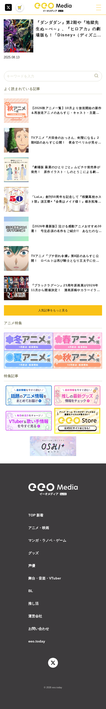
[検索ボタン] (97, 76)
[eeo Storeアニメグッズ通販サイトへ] (77, 421)
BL (30, 591)
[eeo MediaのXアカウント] (8, 7)
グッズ (33, 553)
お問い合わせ (38, 629)
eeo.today (36, 641)
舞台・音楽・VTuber (44, 578)
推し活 (33, 603)
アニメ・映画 (38, 528)
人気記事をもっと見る (53, 310)
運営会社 (35, 616)
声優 (31, 566)
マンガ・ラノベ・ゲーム (47, 540)
